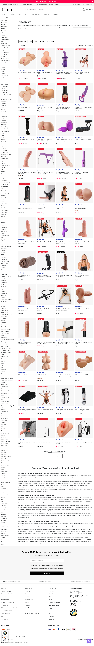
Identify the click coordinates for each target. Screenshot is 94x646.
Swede (3, 416)
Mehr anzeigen (56, 456)
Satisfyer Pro (4, 312)
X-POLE (3, 520)
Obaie (3, 188)
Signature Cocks (5, 350)
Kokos (3, 65)
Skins (2, 363)
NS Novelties (4, 186)
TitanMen (3, 463)
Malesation (4, 122)
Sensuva (3, 322)
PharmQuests (5, 235)
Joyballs (3, 24)
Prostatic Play (5, 265)
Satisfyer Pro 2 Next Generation (6, 315)
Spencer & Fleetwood (7, 380)
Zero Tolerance (5, 535)
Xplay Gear (4, 525)
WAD (2, 501)
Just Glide (3, 31)
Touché (3, 467)
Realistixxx (4, 282)
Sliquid (3, 367)
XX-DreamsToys (5, 527)
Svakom (3, 409)
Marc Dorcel (4, 129)
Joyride (3, 28)
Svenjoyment (4, 411)
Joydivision (4, 26)
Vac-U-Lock (4, 478)
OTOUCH (4, 203)
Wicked (3, 512)
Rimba (3, 297)
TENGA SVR (4, 450)
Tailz (2, 426)
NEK (2, 169)
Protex (3, 267)
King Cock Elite (5, 48)
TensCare (3, 452)
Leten (2, 80)
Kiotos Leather (5, 58)
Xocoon (3, 522)
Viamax (3, 486)
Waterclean (4, 503)
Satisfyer (3, 308)
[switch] (4, 640)
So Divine (3, 371)
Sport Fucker (4, 384)
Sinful (2, 354)
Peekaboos (4, 227)
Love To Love (4, 90)
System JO (4, 422)
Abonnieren (47, 573)
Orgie (2, 199)
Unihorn (3, 475)
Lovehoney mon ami (6, 99)
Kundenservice (77, 4)
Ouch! (3, 206)
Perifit (3, 233)
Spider (3, 382)
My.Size (3, 161)
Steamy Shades (5, 391)
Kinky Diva (4, 54)
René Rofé (4, 293)
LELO (2, 77)
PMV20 (3, 253)
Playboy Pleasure (6, 246)
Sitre (2, 359)
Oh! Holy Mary (5, 193)
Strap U (3, 395)
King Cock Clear (5, 45)
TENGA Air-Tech (5, 441)
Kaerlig (3, 35)
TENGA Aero (4, 439)
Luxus (2, 107)
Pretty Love (4, 263)
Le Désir (3, 71)
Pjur (2, 244)
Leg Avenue (4, 75)
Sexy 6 (3, 335)
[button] (92, 1)
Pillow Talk (4, 238)
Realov (3, 285)
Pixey (2, 242)
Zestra (3, 537)
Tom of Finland (5, 465)
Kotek (3, 67)
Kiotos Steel (4, 63)
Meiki (2, 137)
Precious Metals (5, 261)
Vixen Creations (5, 495)
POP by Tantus (5, 255)
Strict (2, 399)
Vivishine (3, 493)
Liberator (3, 82)
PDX (2, 218)
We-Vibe (3, 510)
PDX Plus (3, 225)
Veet (2, 480)
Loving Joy (4, 105)
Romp (2, 304)
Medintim (3, 135)
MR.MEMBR (4, 159)
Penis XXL (4, 229)
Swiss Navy (4, 420)
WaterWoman (5, 507)
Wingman (3, 516)
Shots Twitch (4, 346)
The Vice (3, 458)
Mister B (3, 144)
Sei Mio (3, 320)
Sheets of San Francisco (8, 339)
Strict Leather (5, 401)
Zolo (2, 542)
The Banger (4, 454)
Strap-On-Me (5, 397)
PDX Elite (3, 220)
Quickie (3, 278)
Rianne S (3, 295)
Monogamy (4, 150)
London (3, 88)
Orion (2, 201)
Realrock (3, 287)
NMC (2, 178)
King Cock (4, 43)
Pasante (3, 214)
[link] (2, 17)
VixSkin (3, 497)
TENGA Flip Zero (5, 446)
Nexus (3, 171)
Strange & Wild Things (7, 393)
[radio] (19, 70)
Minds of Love (5, 142)
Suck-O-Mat (4, 403)
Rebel (2, 289)
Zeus (2, 540)
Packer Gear (4, 210)
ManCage (3, 124)
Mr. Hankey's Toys (6, 154)
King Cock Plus (5, 50)
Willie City (3, 514)
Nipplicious (4, 174)
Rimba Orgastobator (6, 299)
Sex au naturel (5, 333)
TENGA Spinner (5, 448)
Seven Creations (5, 327)
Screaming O (4, 318)
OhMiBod (3, 197)
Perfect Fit (4, 231)
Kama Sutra (4, 37)
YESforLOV (4, 529)
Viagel (2, 484)
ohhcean (3, 195)
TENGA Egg (4, 443)
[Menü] (7, 631)
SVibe (2, 414)
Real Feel (3, 280)
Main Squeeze (5, 114)
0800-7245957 (88, 4)
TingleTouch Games (6, 461)
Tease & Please (5, 433)
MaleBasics (4, 120)
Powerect (4, 259)
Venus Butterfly (5, 482)
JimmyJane (4, 22)
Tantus (3, 431)
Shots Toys (4, 344)
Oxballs (3, 208)
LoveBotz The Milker (6, 95)
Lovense (3, 101)
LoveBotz (4, 92)
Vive (2, 490)
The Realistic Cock (6, 456)
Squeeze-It (4, 389)
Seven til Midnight (6, 329)
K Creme (3, 33)
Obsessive (4, 191)
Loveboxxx (4, 97)
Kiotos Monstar (5, 60)
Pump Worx (4, 274)
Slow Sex (3, 369)
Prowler (3, 270)
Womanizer (4, 518)
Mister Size (4, 146)
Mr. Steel (3, 156)
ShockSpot (4, 342)
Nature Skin (4, 167)
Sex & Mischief (5, 331)
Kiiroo (2, 41)
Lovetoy (3, 103)
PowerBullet (4, 257)
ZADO (3, 533)
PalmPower (4, 212)
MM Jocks (3, 148)
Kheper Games (5, 39)
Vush (2, 499)
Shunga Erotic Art (6, 348)
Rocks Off (4, 302)
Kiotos (3, 56)
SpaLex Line (4, 376)
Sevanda (3, 325)
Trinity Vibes (4, 471)
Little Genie (4, 86)
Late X (3, 69)
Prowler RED (4, 272)
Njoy (2, 176)
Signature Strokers (6, 352)
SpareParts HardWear (7, 378)
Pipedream (4, 240)
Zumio (2, 544)
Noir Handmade (5, 182)
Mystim (3, 163)
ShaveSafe (4, 337)
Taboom (3, 424)
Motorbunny (4, 152)
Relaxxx (3, 291)
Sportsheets (4, 386)
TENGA (3, 435)
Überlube (3, 473)
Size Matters (4, 361)
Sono (2, 374)
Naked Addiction (5, 165)
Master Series (5, 131)
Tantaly (3, 429)
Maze (2, 133)
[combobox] (45, 9)
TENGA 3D (4, 437)
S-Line (3, 306)
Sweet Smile (4, 418)
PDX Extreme (4, 223)
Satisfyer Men (5, 310)
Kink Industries (5, 52)
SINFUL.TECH (5, 357)
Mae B (3, 109)
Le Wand (3, 73)
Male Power (4, 118)
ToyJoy (3, 469)
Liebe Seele (4, 84)
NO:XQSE (4, 180)
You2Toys (4, 531)
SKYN (2, 365)
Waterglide (4, 505)
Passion (3, 216)
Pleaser (3, 250)
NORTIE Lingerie (5, 184)
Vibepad (3, 488)
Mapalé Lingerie (5, 127)
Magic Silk (3, 112)
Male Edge (4, 116)
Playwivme (4, 248)
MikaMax (3, 139)
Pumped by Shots (6, 276)
